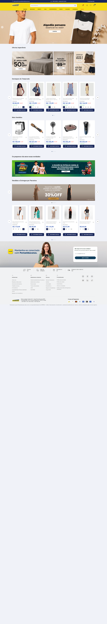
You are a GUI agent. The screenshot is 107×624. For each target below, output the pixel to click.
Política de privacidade (61, 279)
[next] (97, 97)
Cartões (47, 281)
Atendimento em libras (35, 281)
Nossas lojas (33, 283)
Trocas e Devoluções (35, 285)
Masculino (32, 9)
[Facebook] (87, 276)
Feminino (25, 9)
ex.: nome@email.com (80, 253)
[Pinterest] (83, 280)
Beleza (61, 9)
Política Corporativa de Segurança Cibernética (63, 288)
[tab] (53, 151)
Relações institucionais (16, 281)
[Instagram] (82, 276)
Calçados (67, 9)
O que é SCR (48, 289)
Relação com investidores (17, 293)
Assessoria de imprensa (17, 283)
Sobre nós (14, 280)
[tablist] (53, 114)
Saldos (82, 9)
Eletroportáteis (53, 9)
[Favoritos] (90, 5)
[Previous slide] (2, 27)
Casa (45, 9)
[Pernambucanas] (15, 5)
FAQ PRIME (33, 289)
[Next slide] (105, 27)
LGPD (32, 287)
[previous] (9, 97)
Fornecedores (15, 287)
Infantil (39, 9)
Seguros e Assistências (50, 287)
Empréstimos (48, 285)
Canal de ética (59, 283)
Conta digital (48, 283)
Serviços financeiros (50, 280)
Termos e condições (61, 285)
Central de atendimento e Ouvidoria (37, 280)
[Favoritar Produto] (26, 99)
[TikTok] (92, 280)
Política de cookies (60, 281)
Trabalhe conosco (15, 285)
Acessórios (75, 9)
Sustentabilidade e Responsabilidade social (19, 290)
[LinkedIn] (87, 280)
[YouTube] (91, 276)
